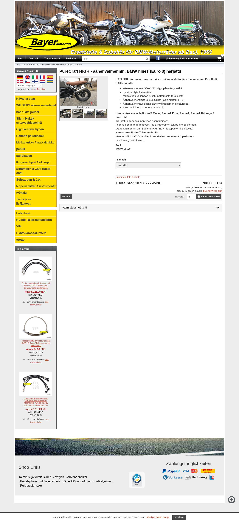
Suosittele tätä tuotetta (128, 177)
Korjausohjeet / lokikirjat (33, 162)
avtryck (59, 477)
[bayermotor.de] (15, 2)
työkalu (21, 192)
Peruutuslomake (31, 485)
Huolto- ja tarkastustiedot (34, 219)
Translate (41, 89)
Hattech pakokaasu (30, 136)
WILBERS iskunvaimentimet (36, 105)
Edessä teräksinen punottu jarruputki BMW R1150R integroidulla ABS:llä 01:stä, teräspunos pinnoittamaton (36, 401)
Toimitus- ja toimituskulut (35, 477)
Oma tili (33, 58)
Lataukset (23, 213)
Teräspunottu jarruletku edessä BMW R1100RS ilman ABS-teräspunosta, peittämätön (36, 285)
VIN (18, 226)
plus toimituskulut (212, 190)
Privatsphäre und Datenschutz (40, 481)
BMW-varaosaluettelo (31, 233)
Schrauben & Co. (28, 179)
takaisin (66, 196)
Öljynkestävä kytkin (30, 129)
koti (20, 58)
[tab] (141, 207)
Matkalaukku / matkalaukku (35, 142)
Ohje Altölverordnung (77, 481)
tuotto (20, 239)
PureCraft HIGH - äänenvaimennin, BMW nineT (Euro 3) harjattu (53, 65)
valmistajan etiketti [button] (74, 207)
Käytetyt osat (25, 98)
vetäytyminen (103, 481)
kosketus (71, 58)
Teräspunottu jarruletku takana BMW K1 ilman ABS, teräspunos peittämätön (35, 343)
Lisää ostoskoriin (210, 196)
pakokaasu (24, 155)
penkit (20, 149)
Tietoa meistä (52, 58)
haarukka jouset (27, 112)
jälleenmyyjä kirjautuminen (182, 58)
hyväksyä (179, 517)
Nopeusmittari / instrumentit (35, 186)
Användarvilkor (77, 477)
